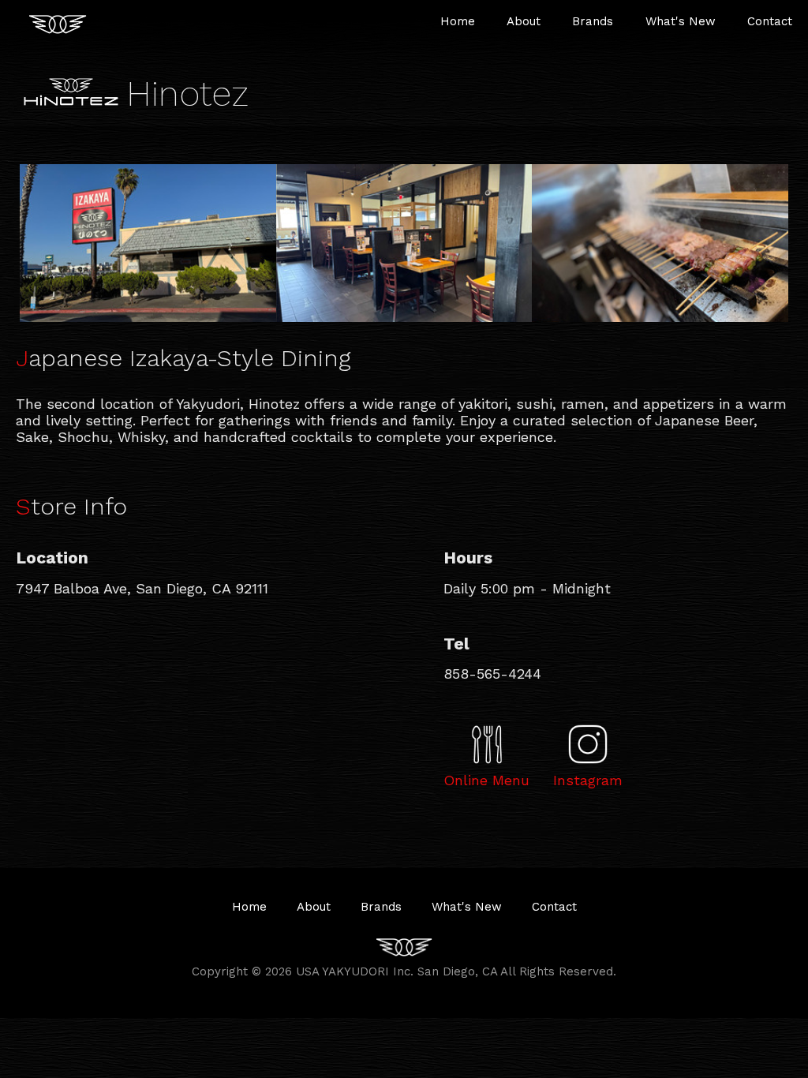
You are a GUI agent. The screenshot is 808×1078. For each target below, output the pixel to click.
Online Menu (486, 780)
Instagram (588, 780)
